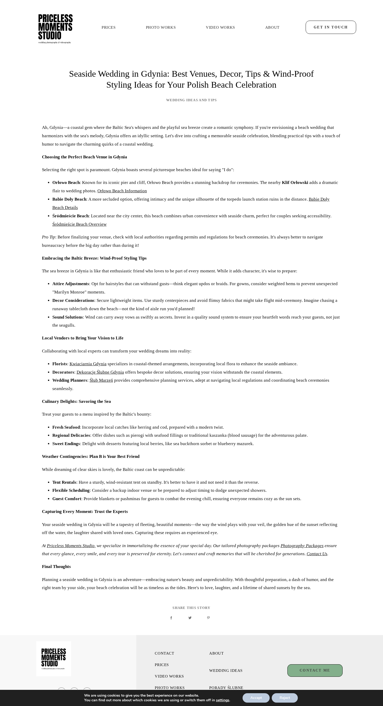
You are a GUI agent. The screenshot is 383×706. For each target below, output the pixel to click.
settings (222, 700)
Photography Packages (302, 545)
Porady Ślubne (226, 688)
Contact (164, 653)
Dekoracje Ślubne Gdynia (100, 372)
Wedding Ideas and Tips (191, 100)
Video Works (220, 27)
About (272, 27)
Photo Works (161, 27)
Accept (256, 697)
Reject (285, 697)
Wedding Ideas (226, 671)
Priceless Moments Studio (71, 545)
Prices (109, 27)
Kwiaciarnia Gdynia (88, 363)
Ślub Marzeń (101, 380)
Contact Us (317, 553)
